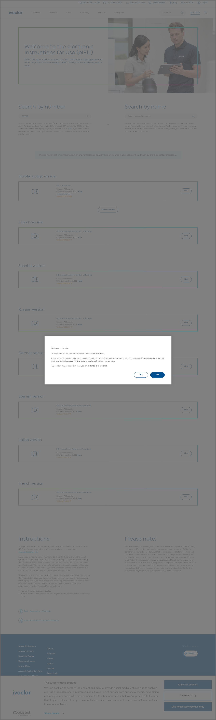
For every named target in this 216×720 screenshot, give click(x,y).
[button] (141, 375)
